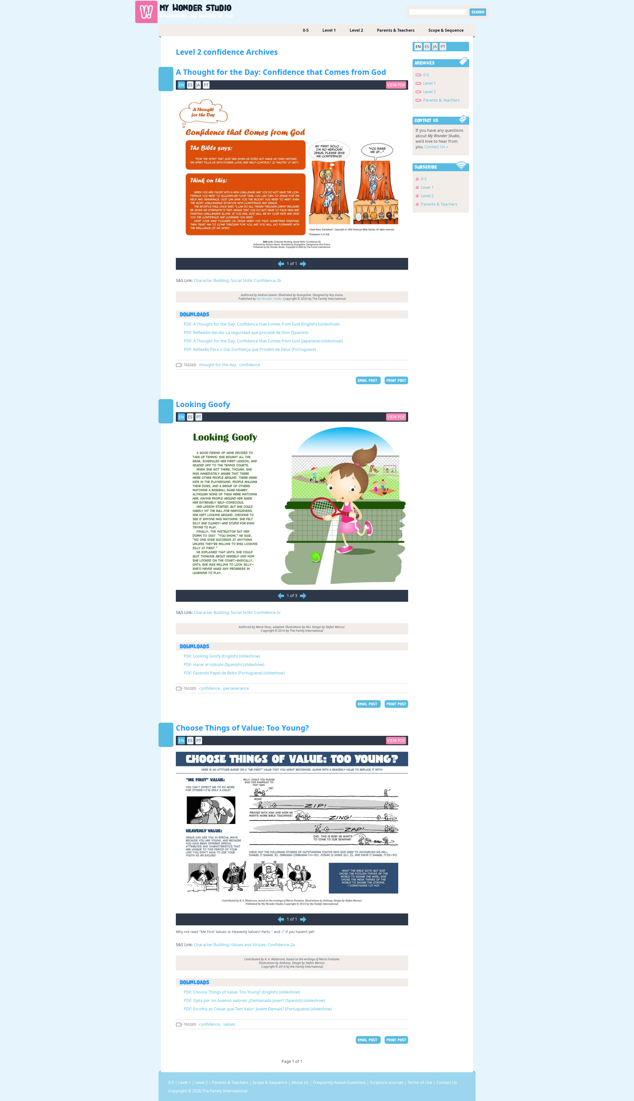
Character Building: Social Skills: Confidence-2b (237, 280)
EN (418, 46)
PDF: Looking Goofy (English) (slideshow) (222, 656)
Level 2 (356, 30)
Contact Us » (436, 146)
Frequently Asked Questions (340, 1082)
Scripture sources (387, 1082)
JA (435, 46)
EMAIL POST (368, 380)
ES (427, 46)
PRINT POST (396, 380)
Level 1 (329, 30)
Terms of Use (420, 1082)
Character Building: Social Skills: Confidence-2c (237, 612)
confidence (249, 364)
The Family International (224, 1091)
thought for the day (217, 364)
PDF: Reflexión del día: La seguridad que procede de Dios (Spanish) (246, 332)
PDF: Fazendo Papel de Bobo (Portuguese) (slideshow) (234, 673)
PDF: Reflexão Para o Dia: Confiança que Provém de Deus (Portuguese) (250, 349)
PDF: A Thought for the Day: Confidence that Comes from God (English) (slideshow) (261, 324)
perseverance (236, 688)
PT (443, 46)
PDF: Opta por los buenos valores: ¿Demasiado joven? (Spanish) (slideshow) (254, 1000)
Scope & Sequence (446, 30)
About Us (300, 1082)
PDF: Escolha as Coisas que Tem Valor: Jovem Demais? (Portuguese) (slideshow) (258, 1009)
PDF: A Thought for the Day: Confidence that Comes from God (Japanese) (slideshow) (263, 341)
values (229, 1024)
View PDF (396, 85)
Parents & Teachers (396, 30)
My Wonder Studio (269, 299)
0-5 (306, 30)
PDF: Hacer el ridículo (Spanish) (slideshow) (224, 664)
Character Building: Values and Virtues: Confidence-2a (244, 944)
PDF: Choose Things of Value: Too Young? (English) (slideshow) (242, 992)
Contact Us (446, 1082)
